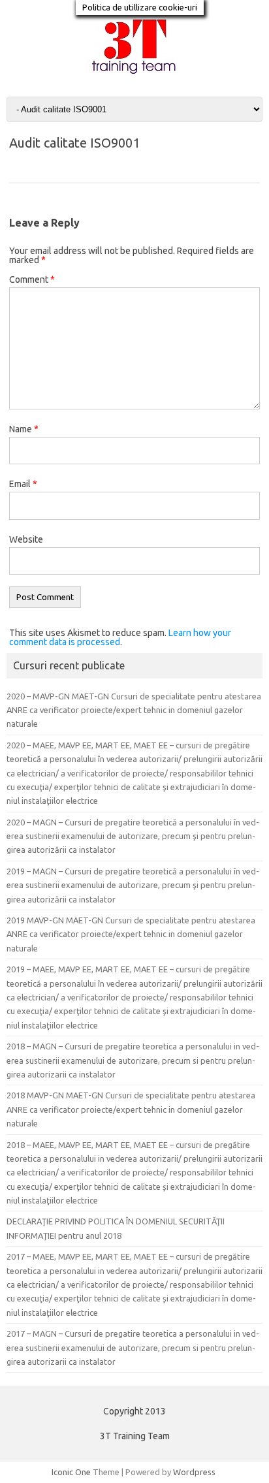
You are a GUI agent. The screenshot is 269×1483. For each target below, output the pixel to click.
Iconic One (71, 1471)
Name (24, 429)
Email (23, 484)
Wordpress (194, 1471)
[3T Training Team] (134, 74)
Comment (32, 279)
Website (26, 539)
